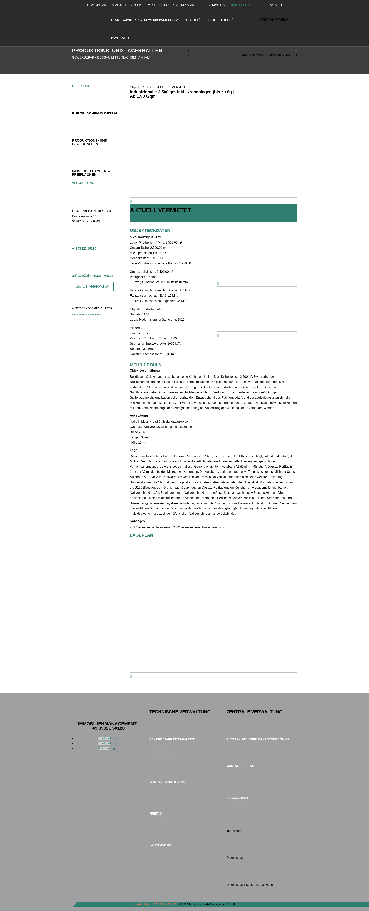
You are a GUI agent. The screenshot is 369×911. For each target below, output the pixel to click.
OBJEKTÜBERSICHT (200, 20)
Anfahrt (276, 4)
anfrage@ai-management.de (92, 275)
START (116, 20)
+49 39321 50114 (237, 797)
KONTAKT (118, 37)
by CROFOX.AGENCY (163, 904)
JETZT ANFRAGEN (274, 19)
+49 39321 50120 (84, 248)
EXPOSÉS (228, 20)
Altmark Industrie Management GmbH (257, 739)
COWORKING (132, 20)
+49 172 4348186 (160, 845)
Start (294, 50)
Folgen (115, 738)
